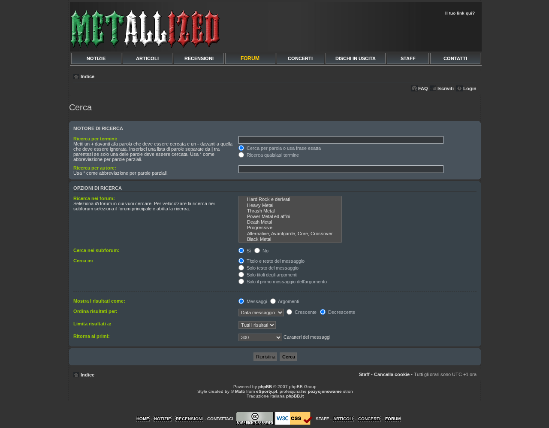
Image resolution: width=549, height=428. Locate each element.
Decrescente (341, 312)
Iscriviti (445, 88)
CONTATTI (455, 58)
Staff (364, 374)
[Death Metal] (290, 222)
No (264, 250)
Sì (248, 250)
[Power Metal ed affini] (290, 216)
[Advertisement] (378, 32)
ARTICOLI (147, 58)
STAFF (408, 58)
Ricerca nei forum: (94, 198)
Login (470, 88)
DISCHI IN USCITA (355, 58)
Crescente (305, 312)
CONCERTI (300, 58)
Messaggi (256, 301)
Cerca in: (83, 260)
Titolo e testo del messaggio (275, 261)
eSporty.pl (266, 391)
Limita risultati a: (92, 323)
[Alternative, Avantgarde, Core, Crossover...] (290, 234)
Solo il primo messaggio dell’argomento (286, 281)
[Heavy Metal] (290, 205)
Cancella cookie (392, 374)
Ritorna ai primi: (91, 336)
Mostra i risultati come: (99, 301)
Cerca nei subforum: (96, 250)
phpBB (265, 386)
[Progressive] (290, 228)
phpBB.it (295, 396)
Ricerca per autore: (94, 167)
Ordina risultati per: (95, 311)
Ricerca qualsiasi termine (272, 155)
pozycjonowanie (325, 391)
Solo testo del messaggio (272, 267)
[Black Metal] (290, 239)
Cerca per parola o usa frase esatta (283, 148)
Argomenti (288, 301)
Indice (87, 76)
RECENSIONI (199, 58)
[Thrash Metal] (290, 211)
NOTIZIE (96, 58)
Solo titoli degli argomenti (271, 274)
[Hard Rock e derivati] (290, 199)
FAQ (423, 88)
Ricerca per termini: (95, 138)
